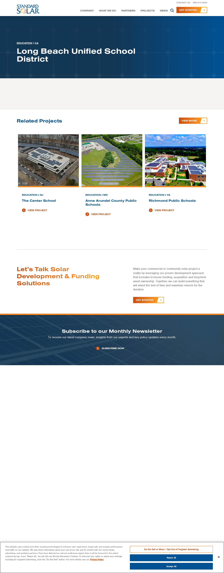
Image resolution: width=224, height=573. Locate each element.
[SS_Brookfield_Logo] (28, 10)
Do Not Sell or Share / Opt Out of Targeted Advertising (171, 549)
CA (36, 43)
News (164, 10)
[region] (112, 557)
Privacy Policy (96, 559)
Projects (148, 10)
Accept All (171, 566)
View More (189, 120)
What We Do (107, 10)
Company (87, 10)
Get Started (188, 10)
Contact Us (183, 2)
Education (24, 43)
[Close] (218, 557)
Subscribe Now (113, 348)
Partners (128, 10)
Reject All (171, 557)
